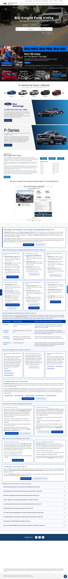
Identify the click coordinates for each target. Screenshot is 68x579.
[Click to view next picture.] (65, 56)
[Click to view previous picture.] (3, 56)
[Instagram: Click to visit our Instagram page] (39, 537)
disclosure (34, 217)
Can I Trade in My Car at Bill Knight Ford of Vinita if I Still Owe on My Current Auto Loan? (23, 512)
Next (63, 93)
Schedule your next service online (27, 166)
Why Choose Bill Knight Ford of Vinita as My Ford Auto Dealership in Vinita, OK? (21, 486)
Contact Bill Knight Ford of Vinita (39, 478)
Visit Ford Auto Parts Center (44, 431)
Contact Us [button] (62, 3)
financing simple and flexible (23, 162)
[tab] (25, 25)
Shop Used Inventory (34, 274)
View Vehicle (39, 215)
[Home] (20, 3)
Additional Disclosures (28, 575)
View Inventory (8, 145)
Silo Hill (50, 3)
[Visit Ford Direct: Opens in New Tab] (32, 576)
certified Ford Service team (17, 165)
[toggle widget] (65, 576)
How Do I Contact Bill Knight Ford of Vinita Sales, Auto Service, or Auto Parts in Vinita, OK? (24, 525)
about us (29, 172)
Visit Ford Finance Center (55, 275)
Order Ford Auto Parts (34, 307)
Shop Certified (8, 120)
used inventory (6, 160)
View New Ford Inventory (12, 276)
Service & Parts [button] (56, 3)
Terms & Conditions (21, 575)
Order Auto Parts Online (57, 431)
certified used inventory (33, 159)
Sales (44, 158)
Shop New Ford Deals (28, 244)
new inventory (22, 158)
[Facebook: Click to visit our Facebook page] (36, 537)
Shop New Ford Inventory (28, 398)
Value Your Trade (31, 3)
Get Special (43, 213)
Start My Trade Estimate (18, 460)
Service (52, 158)
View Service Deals (12, 308)
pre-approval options (34, 162)
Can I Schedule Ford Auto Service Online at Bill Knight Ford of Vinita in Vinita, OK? (22, 504)
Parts (61, 158)
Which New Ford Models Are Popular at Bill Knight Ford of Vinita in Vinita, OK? (21, 495)
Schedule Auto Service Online (12, 304)
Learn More (7, 177)
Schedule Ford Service (40, 398)
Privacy (17, 575)
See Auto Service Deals (25, 433)
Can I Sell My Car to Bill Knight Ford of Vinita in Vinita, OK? (16, 521)
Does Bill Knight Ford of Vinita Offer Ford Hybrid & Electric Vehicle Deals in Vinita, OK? (23, 516)
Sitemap (14, 575)
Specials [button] (23, 3)
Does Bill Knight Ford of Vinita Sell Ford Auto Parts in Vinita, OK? (18, 508)
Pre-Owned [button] (38, 3)
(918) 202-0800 (25, 204)
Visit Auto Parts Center (34, 304)
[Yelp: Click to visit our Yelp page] (43, 537)
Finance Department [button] (45, 3)
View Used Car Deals (40, 244)
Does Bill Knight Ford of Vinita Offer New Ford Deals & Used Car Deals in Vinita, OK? (22, 491)
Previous (5, 93)
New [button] (26, 3)
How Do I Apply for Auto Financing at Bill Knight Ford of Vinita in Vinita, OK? (20, 499)
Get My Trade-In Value (55, 301)
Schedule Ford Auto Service (11, 433)
